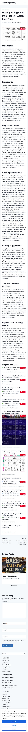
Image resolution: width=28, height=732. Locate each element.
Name (5, 623)
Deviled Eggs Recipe (7, 687)
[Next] (24, 570)
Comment (5, 601)
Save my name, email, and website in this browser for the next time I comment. (14, 641)
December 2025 (6, 700)
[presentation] (14, 565)
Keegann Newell (7, 22)
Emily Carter (7, 578)
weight (13, 531)
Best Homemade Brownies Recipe (6, 540)
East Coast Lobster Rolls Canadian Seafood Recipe (21, 541)
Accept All (14, 721)
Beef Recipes (5, 660)
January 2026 (5, 698)
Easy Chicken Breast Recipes (9, 685)
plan (9, 531)
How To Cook (5, 669)
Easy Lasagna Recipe (7, 680)
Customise (14, 725)
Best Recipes (5, 9)
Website (5, 636)
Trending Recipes (6, 671)
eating (4, 531)
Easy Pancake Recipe (7, 677)
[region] (14, 720)
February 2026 (6, 696)
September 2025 (6, 706)
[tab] (11, 585)
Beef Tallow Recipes (10, 576)
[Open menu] (25, 3)
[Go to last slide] (4, 570)
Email (5, 630)
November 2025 (6, 702)
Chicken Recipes (6, 665)
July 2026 (4, 694)
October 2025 (5, 704)
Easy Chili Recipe (6, 682)
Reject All (14, 729)
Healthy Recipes (6, 667)
